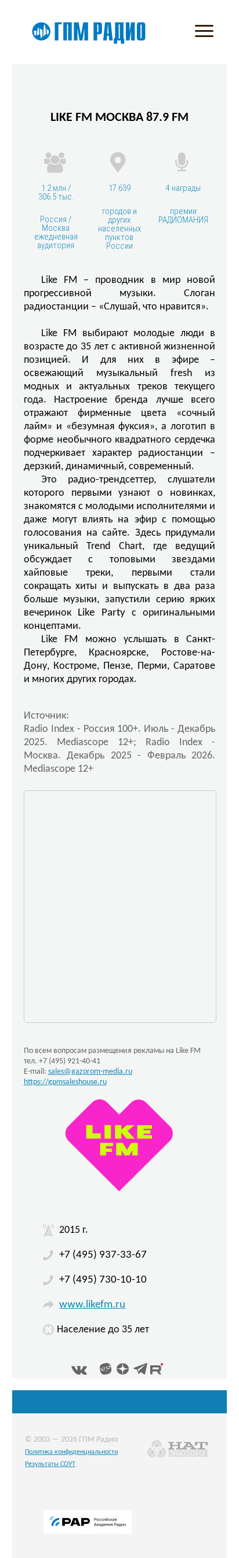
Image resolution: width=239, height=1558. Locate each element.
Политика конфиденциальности (71, 1452)
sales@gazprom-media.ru (90, 1071)
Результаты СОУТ (50, 1464)
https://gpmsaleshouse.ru (65, 1082)
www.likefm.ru (92, 1304)
